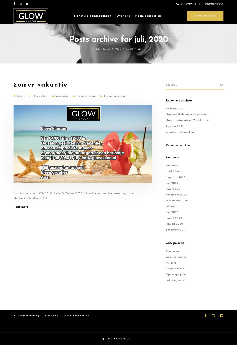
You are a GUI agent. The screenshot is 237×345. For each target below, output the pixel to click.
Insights (171, 263)
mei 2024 (172, 165)
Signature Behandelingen (92, 16)
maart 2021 (173, 189)
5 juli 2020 (41, 96)
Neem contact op (148, 16)
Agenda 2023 (175, 126)
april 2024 (173, 171)
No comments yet (115, 96)
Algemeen (172, 251)
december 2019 (176, 229)
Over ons (123, 16)
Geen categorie (86, 96)
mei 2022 (172, 183)
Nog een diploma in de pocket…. (187, 114)
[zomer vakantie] (83, 148)
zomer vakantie (41, 85)
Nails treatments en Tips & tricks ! (188, 120)
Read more (21, 207)
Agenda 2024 (175, 108)
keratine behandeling (180, 132)
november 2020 (176, 194)
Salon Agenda (175, 280)
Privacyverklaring (26, 316)
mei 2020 (172, 212)
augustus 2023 (175, 177)
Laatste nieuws (176, 268)
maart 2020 (174, 218)
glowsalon (62, 96)
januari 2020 (174, 224)
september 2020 (177, 200)
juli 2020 (171, 206)
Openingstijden (176, 274)
